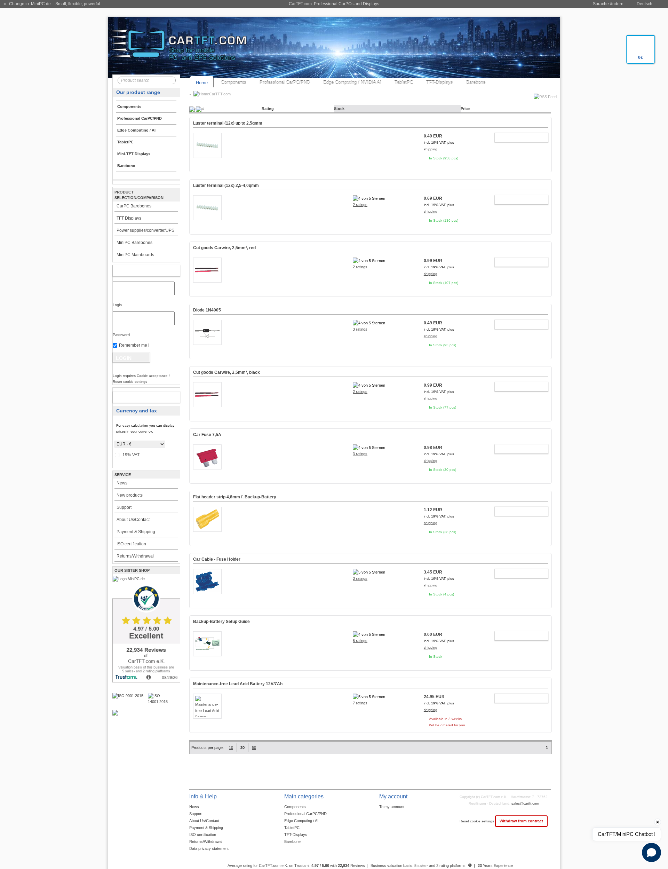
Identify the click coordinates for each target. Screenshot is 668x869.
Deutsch (644, 3)
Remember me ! (134, 345)
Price (465, 108)
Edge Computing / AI (301, 821)
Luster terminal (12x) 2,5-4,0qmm (226, 185)
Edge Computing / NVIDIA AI (352, 82)
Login (117, 305)
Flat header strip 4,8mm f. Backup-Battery (234, 497)
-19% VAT (130, 454)
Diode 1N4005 (207, 310)
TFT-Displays (439, 82)
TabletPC (404, 82)
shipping (430, 149)
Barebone (475, 82)
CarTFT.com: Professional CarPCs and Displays (334, 3)
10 (231, 747)
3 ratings (360, 329)
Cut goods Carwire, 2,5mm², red (224, 247)
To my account (391, 807)
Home (202, 82)
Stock (339, 108)
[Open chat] (651, 852)
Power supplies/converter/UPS (145, 230)
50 (254, 747)
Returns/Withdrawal (135, 556)
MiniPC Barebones (134, 242)
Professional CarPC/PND (285, 82)
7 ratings (360, 703)
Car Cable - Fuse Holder (216, 559)
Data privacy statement (209, 848)
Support (124, 507)
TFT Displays (129, 218)
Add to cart (517, 137)
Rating (268, 108)
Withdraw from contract (521, 821)
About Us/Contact (133, 519)
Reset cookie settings (477, 821)
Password (121, 335)
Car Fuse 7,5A (207, 434)
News (122, 483)
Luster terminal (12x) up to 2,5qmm (227, 123)
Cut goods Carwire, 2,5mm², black (226, 372)
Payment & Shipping (136, 531)
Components (233, 82)
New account (139, 397)
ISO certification (131, 544)
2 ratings (360, 205)
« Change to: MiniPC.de (51, 3)
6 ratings (360, 641)
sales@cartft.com (525, 803)
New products (130, 495)
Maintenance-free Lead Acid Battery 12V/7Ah (238, 683)
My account (139, 271)
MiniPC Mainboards (135, 254)
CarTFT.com (220, 94)
